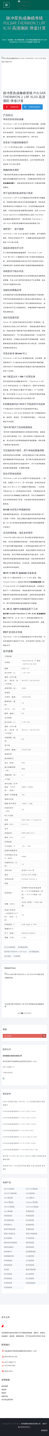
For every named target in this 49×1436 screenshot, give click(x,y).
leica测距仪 (30, 1198)
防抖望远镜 (8, 1278)
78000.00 (14, 107)
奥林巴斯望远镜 (9, 1229)
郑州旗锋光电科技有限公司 (31, 1424)
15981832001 (35, 107)
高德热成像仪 (31, 1283)
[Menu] (6, 5)
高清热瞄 (17, 956)
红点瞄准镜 (30, 1260)
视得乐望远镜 (31, 1269)
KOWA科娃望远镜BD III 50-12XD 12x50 (19, 1118)
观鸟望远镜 (30, 1265)
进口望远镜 (8, 1274)
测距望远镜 (30, 1242)
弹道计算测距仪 (9, 1234)
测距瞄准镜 (30, 1247)
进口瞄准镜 (30, 1274)
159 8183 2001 (9, 1365)
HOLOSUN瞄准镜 (10, 1193)
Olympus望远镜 (32, 1202)
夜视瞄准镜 (30, 1225)
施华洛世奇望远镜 (10, 1242)
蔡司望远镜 (8, 1265)
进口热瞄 (7, 956)
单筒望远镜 (8, 1216)
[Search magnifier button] (44, 1036)
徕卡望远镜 (8, 1238)
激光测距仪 (8, 1251)
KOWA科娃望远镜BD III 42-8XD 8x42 (18, 1130)
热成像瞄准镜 (23, 947)
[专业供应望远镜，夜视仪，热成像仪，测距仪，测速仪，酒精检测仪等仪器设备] (24, 5)
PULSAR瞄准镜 (9, 947)
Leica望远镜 (8, 1198)
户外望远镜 (30, 1238)
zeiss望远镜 (8, 1211)
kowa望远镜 (30, 1193)
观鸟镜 (6, 1269)
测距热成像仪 (9, 1247)
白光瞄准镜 (30, 1256)
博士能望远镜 (9, 1220)
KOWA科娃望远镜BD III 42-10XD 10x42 (19, 1111)
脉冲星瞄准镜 (34, 952)
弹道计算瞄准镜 (31, 1234)
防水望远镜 (30, 1278)
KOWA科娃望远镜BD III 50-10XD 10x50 (19, 1124)
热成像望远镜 (31, 1251)
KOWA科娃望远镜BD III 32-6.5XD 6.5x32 (20, 1137)
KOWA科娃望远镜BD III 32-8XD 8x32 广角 (20, 1150)
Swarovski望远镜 (32, 1207)
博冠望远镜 (30, 1216)
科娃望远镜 (8, 1260)
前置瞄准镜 (30, 1211)
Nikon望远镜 (8, 1202)
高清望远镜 (8, 1287)
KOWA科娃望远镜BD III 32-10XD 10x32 (19, 1143)
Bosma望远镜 (9, 1189)
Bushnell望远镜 (32, 1189)
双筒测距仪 (8, 1225)
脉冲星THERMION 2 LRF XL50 (15, 952)
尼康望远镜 (30, 1229)
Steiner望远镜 (9, 1207)
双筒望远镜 (30, 1220)
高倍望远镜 (8, 1283)
